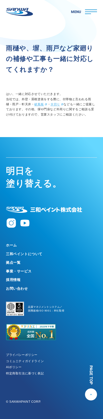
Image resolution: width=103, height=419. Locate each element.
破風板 (39, 104)
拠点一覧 (13, 262)
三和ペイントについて (24, 254)
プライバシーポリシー (22, 355)
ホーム (11, 245)
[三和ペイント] (19, 12)
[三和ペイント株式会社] (44, 210)
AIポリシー (14, 367)
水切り (55, 104)
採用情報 (13, 280)
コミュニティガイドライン (25, 361)
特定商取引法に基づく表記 (25, 373)
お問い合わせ (17, 288)
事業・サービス (19, 271)
